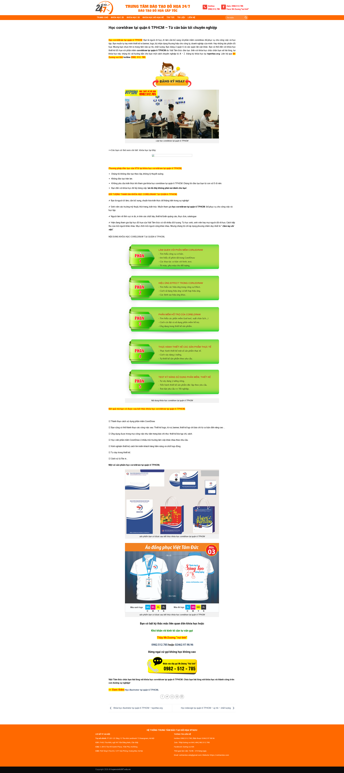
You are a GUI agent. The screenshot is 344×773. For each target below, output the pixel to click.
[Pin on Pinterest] (177, 696)
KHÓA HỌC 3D (133, 17)
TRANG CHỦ (102, 17)
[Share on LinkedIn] (182, 696)
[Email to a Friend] (172, 696)
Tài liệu (181, 17)
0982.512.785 (214, 9)
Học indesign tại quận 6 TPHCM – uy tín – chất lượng (206, 708)
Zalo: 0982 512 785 (235, 6)
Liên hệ (191, 17)
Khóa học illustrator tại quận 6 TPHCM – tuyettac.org (138, 708)
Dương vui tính (188, 747)
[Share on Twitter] (167, 696)
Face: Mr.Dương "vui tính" (238, 9)
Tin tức (170, 17)
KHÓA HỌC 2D (117, 17)
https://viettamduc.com (219, 755)
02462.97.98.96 (184, 644)
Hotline (211, 6)
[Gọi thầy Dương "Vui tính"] (172, 666)
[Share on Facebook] (162, 696)
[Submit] (245, 17)
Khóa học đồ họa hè (153, 17)
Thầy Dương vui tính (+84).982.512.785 (194, 742)
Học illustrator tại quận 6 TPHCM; (142, 690)
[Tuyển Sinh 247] (104, 7)
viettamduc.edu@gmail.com (190, 755)
